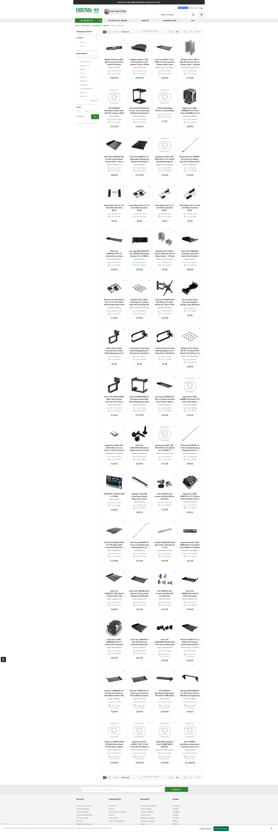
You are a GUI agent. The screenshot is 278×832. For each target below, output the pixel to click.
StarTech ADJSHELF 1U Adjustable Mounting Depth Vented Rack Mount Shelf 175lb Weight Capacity (139, 159)
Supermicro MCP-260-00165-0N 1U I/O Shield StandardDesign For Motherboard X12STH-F (165, 159)
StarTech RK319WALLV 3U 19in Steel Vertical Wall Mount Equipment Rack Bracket (190, 693)
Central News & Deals (148, 806)
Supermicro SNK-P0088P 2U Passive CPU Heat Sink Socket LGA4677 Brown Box (190, 399)
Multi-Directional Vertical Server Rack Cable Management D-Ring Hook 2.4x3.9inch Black (114, 350)
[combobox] (177, 14)
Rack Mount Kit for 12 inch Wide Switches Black (164, 208)
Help (201, 8)
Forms (143, 824)
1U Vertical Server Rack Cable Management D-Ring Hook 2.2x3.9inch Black (139, 350)
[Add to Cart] (114, 76)
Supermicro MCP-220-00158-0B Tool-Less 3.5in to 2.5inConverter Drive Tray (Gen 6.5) (114, 448)
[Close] (271, 829)
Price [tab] (79, 107)
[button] (124, 40)
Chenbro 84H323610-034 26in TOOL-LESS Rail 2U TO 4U (164, 545)
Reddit (175, 821)
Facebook (176, 806)
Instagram (176, 812)
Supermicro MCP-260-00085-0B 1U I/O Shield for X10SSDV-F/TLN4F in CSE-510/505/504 (190, 545)
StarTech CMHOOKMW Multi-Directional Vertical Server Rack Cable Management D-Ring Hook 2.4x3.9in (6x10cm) (114, 399)
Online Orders (145, 815)
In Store (113, 73)
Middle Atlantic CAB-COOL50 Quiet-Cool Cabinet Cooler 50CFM (139, 62)
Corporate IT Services (84, 824)
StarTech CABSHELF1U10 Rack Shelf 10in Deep (190, 593)
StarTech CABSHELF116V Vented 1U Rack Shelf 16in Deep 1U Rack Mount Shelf (114, 593)
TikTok (175, 824)
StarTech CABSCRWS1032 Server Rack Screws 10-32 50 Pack (139, 448)
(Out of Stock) (164, 656)
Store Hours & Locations (117, 812)
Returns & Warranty (148, 818)
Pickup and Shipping (148, 821)
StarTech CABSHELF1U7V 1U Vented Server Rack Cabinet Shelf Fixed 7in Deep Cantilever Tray (114, 253)
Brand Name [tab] (82, 53)
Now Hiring (183, 8)
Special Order (166, 654)
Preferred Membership (84, 815)
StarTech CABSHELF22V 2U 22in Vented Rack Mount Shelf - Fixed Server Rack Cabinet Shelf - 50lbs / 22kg (114, 159)
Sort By (116, 32)
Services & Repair (83, 812)
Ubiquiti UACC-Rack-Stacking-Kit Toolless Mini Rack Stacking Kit (139, 302)
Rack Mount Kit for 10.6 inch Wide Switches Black (190, 208)
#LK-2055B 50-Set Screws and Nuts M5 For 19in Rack (164, 593)
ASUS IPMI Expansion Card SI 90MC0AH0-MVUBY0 (165, 744)
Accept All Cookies (221, 829)
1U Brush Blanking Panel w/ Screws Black (164, 109)
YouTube (176, 818)
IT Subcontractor (82, 818)
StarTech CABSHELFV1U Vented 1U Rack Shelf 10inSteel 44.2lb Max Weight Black (139, 593)
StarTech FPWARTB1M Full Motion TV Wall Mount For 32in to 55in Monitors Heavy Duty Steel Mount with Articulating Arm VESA (164, 302)
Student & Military (83, 809)
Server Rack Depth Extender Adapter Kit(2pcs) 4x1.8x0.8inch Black (189, 302)
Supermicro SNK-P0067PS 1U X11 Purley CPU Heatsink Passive (189, 496)
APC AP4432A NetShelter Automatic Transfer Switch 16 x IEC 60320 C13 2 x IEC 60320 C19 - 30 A (190, 744)
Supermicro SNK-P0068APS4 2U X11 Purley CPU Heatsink (114, 642)
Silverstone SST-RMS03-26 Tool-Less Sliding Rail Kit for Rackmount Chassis (190, 159)
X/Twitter (176, 809)
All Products (86, 25)
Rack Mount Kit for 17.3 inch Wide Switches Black (139, 208)
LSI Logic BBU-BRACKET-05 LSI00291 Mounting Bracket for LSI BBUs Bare (139, 253)
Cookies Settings (205, 829)
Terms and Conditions (116, 821)
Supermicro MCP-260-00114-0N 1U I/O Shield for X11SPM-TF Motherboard (164, 448)
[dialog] (139, 828)
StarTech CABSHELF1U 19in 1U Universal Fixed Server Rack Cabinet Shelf (165, 399)
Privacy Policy (113, 818)
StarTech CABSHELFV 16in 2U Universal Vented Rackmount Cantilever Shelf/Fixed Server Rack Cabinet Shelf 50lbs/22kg (139, 642)
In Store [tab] (80, 37)
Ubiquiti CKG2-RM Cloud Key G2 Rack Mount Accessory (139, 496)
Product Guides (146, 809)
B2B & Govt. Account (84, 806)
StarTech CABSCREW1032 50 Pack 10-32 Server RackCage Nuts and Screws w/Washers (165, 642)
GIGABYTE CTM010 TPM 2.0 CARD (114, 495)
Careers (111, 815)
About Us (112, 809)
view (118, 73)
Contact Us (112, 806)
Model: (111, 67)
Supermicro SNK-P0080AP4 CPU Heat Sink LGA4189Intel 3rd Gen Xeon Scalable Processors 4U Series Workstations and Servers (189, 110)
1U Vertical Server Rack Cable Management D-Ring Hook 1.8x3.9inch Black (165, 350)
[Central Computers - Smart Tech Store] (87, 10)
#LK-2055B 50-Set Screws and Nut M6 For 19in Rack (165, 496)
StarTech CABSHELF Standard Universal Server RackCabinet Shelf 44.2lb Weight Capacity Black (189, 253)
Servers (106, 25)
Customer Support (147, 812)
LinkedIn (176, 815)
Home (77, 25)
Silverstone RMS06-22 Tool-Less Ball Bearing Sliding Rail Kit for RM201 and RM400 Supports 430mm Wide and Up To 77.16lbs (139, 545)
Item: (109, 71)
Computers (97, 25)
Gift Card (80, 821)
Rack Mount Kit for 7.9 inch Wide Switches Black (114, 208)
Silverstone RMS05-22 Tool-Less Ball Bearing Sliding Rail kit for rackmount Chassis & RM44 (189, 448)
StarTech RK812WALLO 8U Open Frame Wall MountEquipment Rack (139, 399)
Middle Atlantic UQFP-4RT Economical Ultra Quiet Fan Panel (114, 62)
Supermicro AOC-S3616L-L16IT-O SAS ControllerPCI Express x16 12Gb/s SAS (139, 744)
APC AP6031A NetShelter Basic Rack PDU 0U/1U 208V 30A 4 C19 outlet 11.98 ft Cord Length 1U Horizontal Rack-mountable (164, 693)
